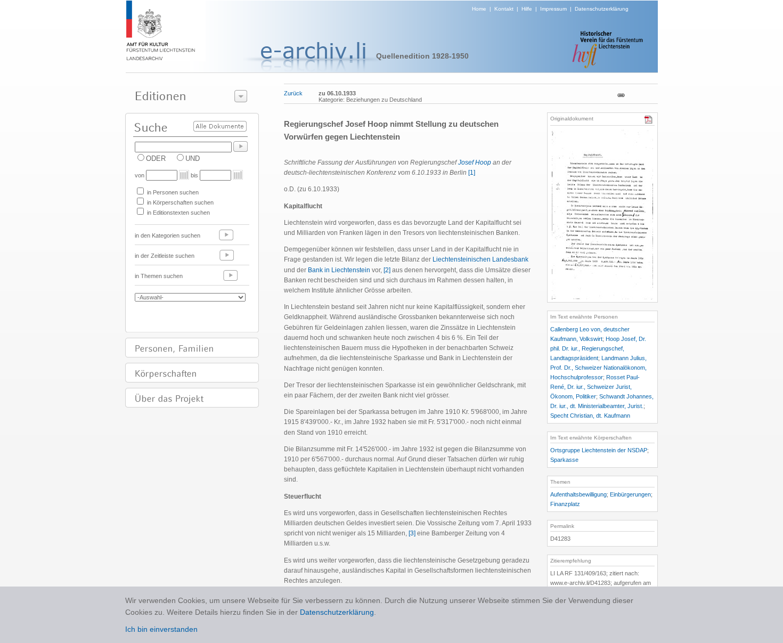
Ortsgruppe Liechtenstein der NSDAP (598, 450)
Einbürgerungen (630, 494)
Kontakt (503, 9)
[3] (412, 533)
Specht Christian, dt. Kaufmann (590, 415)
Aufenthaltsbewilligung (578, 494)
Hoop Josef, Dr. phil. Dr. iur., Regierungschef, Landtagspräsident (598, 348)
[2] (387, 270)
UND (192, 158)
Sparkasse (564, 460)
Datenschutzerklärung (602, 9)
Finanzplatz (565, 504)
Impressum (553, 9)
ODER (156, 158)
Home (479, 9)
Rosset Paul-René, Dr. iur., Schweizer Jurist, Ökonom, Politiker (595, 387)
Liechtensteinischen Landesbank (480, 259)
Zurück (293, 93)
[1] (471, 172)
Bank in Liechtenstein (339, 270)
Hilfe (526, 9)
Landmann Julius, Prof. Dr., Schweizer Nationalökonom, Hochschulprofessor (598, 367)
